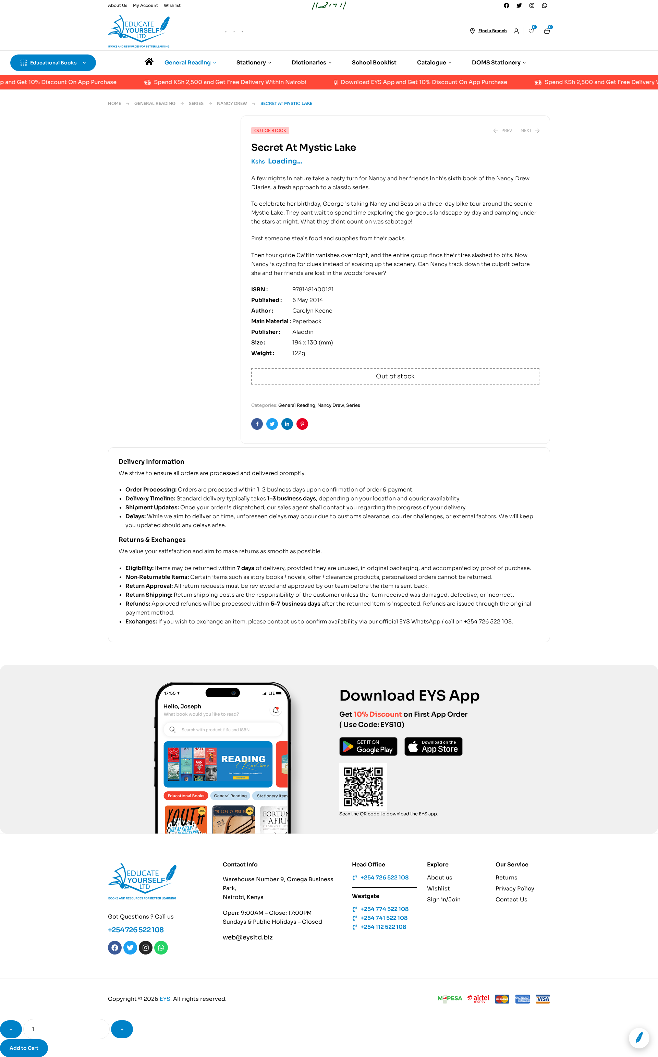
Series (196, 103)
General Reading (154, 103)
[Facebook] (506, 5)
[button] (211, 137)
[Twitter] (519, 5)
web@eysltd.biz (248, 947)
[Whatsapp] (544, 5)
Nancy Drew (232, 103)
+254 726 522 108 (135, 940)
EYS (165, 1009)
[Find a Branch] (472, 31)
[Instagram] (531, 5)
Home (114, 103)
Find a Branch (492, 30)
